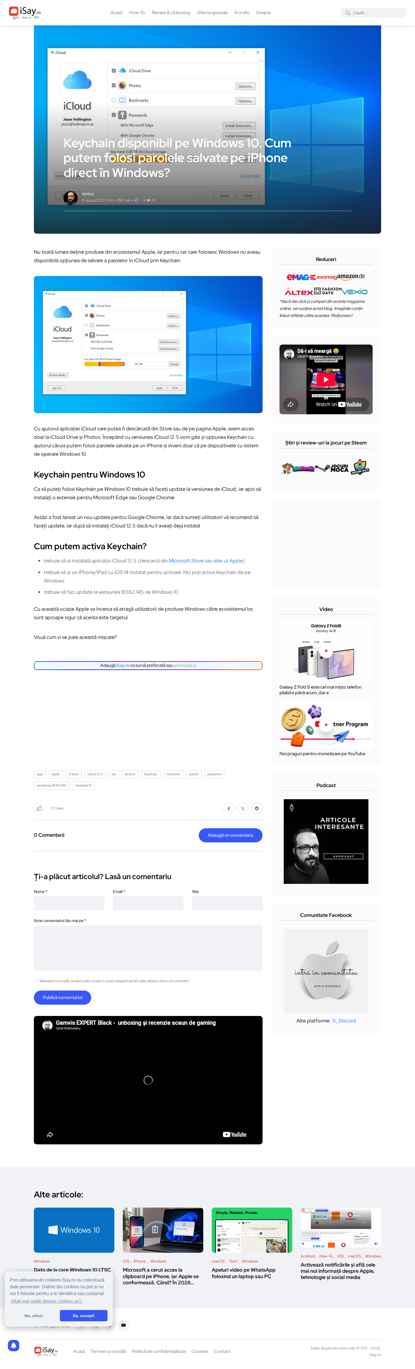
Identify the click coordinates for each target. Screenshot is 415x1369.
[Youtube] (123, 1325)
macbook (173, 774)
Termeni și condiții (108, 1351)
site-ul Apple (228, 560)
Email (119, 891)
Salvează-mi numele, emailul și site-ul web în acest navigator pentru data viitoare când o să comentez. (115, 981)
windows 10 (83, 785)
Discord (347, 1020)
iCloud (73, 774)
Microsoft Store (186, 560)
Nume (40, 891)
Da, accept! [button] (84, 1315)
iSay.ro (122, 665)
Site (195, 891)
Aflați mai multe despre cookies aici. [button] (46, 1301)
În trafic (242, 13)
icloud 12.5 (95, 774)
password (214, 774)
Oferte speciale (212, 13)
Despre (263, 13)
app (40, 774)
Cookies (199, 1351)
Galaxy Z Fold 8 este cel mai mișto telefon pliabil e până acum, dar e (320, 690)
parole (193, 774)
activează (183, 665)
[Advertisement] (149, 717)
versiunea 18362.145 (51, 785)
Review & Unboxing (171, 13)
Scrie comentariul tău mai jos (60, 920)
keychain (150, 774)
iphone (130, 774)
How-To (137, 13)
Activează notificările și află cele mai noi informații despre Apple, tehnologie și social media (338, 1271)
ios (114, 774)
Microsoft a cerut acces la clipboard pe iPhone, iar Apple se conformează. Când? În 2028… (161, 1276)
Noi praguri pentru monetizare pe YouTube (322, 754)
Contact (222, 1351)
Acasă (116, 13)
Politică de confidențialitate (159, 1351)
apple (56, 774)
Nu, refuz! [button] (34, 1315)
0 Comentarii (49, 835)
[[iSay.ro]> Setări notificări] (13, 1345)
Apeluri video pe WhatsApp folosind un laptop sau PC (244, 1273)
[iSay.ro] (24, 13)
